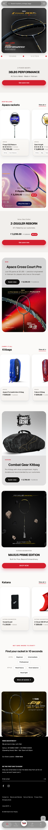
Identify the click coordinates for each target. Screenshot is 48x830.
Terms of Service (28, 797)
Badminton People (12, 812)
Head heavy (19, 668)
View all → (42, 105)
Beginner (19, 657)
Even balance (34, 668)
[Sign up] (45, 779)
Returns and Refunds (16, 797)
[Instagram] (8, 786)
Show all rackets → (24, 680)
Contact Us (5, 797)
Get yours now (24, 83)
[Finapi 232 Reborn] (15, 133)
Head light (24, 673)
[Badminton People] (24, 823)
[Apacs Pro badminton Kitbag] (15, 378)
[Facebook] (3, 786)
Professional (24, 662)
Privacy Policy (38, 797)
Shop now (24, 566)
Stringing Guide (6, 800)
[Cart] (44, 4)
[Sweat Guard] (15, 609)
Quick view (12, 282)
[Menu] (4, 4)
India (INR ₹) (5, 806)
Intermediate (32, 657)
